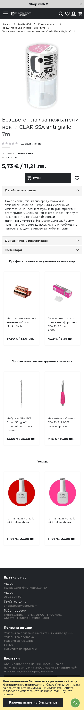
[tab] (42, 191)
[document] (42, 693)
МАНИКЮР (24, 24)
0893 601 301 (13, 596)
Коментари (13, 250)
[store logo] (20, 13)
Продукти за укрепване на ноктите (23, 27)
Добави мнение (31, 143)
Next (74, 301)
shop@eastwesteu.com (20, 605)
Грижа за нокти (47, 24)
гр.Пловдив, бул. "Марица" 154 (26, 587)
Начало (6, 24)
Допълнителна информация (26, 240)
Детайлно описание (20, 190)
